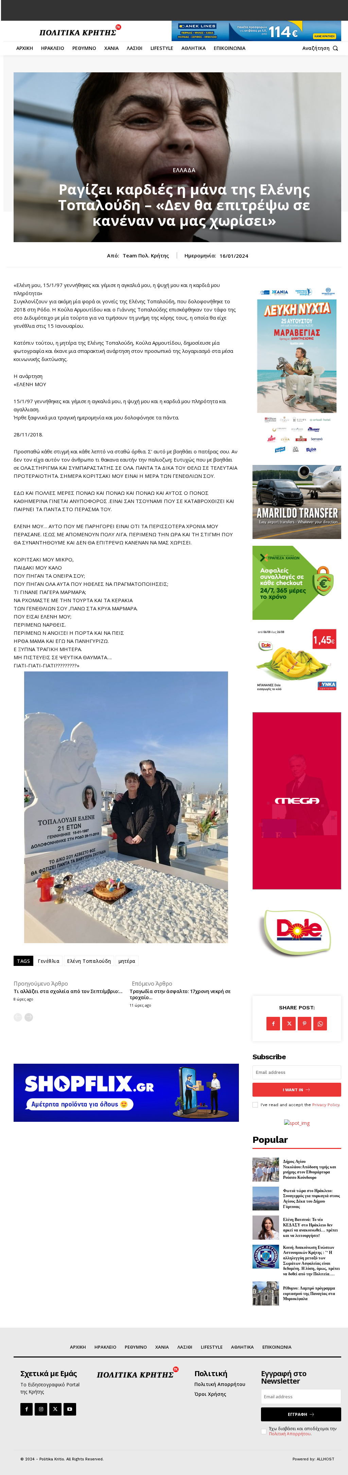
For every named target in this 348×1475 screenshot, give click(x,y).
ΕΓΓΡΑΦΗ (297, 1414)
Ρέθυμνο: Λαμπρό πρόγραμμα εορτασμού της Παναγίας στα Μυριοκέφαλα (309, 1293)
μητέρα (127, 961)
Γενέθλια (48, 961)
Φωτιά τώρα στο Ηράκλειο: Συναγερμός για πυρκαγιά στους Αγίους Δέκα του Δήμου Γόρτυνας (311, 1198)
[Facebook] (273, 1023)
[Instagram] (41, 1409)
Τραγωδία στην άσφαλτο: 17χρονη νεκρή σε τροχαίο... (180, 994)
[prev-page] (18, 1017)
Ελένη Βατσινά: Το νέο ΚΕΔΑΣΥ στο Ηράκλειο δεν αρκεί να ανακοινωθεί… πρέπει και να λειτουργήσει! (310, 1227)
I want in (293, 1089)
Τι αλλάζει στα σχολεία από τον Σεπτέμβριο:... (68, 991)
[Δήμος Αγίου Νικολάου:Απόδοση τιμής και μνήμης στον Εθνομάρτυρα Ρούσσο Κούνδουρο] (266, 1169)
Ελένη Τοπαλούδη (89, 961)
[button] (321, 48)
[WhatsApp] (320, 1023)
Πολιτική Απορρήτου (290, 1434)
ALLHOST (325, 1459)
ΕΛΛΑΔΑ (184, 170)
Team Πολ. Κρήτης (146, 255)
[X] (289, 1023)
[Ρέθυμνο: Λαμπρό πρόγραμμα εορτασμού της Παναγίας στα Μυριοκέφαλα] (266, 1293)
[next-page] (28, 1017)
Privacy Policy (325, 1104)
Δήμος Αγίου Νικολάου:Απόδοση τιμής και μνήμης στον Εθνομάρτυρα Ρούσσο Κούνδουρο (309, 1169)
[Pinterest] (304, 1023)
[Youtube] (70, 1409)
